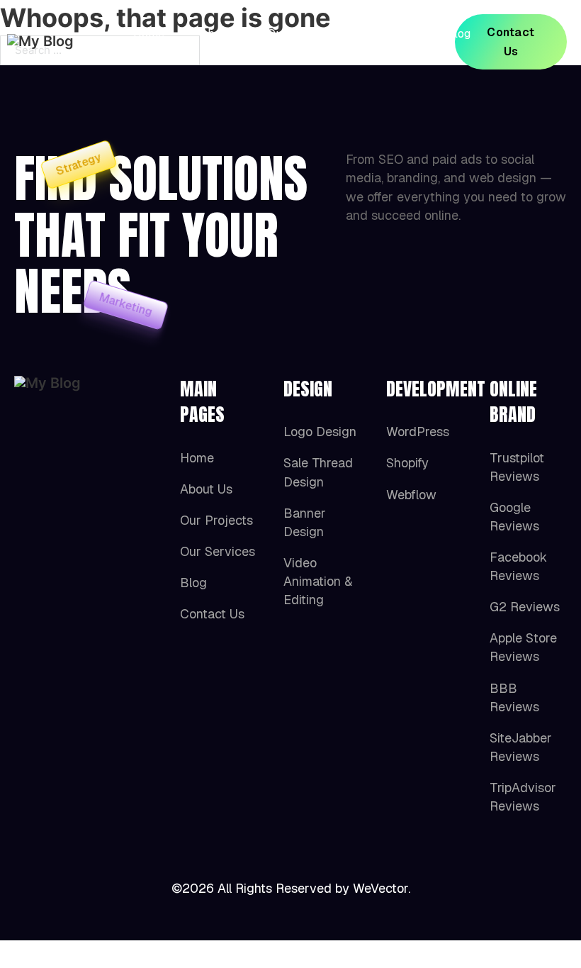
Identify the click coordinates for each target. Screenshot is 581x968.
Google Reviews (514, 516)
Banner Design (304, 522)
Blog (458, 33)
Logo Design (319, 431)
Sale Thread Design (318, 472)
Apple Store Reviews (523, 647)
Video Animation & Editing (317, 581)
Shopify (407, 463)
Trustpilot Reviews (517, 467)
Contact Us (511, 42)
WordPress (417, 431)
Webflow (411, 494)
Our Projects (289, 41)
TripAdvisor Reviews (523, 796)
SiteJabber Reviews (521, 747)
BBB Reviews (514, 697)
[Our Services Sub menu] (405, 42)
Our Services (369, 41)
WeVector (380, 888)
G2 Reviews (525, 607)
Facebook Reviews (518, 566)
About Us (216, 41)
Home (148, 33)
